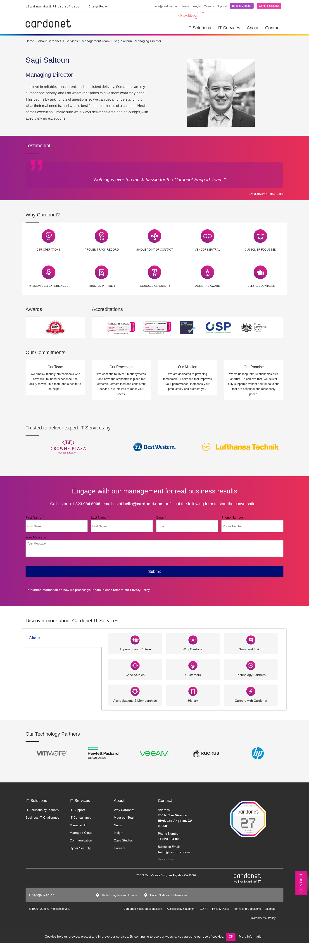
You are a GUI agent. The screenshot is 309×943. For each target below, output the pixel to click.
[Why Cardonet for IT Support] (48, 236)
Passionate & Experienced (49, 285)
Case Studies (135, 675)
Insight (197, 6)
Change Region (166, 859)
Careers (209, 6)
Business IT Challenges (42, 817)
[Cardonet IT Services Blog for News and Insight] (250, 640)
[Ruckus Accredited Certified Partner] (206, 753)
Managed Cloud (81, 832)
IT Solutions (199, 27)
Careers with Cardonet (251, 700)
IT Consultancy (80, 817)
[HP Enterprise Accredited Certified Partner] (103, 753)
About (253, 27)
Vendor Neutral (207, 249)
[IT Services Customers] (192, 665)
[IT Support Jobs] (250, 691)
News (185, 6)
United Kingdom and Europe (119, 895)
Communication (81, 840)
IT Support (77, 810)
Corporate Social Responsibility (143, 908)
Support (222, 6)
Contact (273, 27)
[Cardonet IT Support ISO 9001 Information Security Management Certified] (157, 327)
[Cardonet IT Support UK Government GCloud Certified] (254, 327)
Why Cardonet (193, 649)
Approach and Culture (135, 649)
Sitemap (270, 908)
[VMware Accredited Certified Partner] (51, 753)
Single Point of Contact (154, 249)
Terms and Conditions (247, 908)
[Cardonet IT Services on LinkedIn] (34, 876)
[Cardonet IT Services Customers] (68, 447)
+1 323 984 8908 (53, 6)
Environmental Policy (263, 918)
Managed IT (78, 825)
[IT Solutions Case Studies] (135, 665)
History (193, 700)
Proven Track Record (102, 249)
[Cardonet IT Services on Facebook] (48, 876)
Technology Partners (251, 675)
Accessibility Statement (181, 908)
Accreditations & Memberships (135, 700)
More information (251, 936)
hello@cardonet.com (166, 6)
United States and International (169, 895)
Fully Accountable (260, 285)
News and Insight (251, 649)
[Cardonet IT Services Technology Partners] (250, 665)
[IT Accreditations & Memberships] (135, 691)
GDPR (204, 908)
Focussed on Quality (154, 285)
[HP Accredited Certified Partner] (258, 753)
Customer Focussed (260, 249)
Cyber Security (80, 848)
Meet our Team (124, 817)
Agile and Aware (207, 285)
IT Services (229, 27)
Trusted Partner (101, 285)
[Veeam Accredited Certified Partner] (154, 753)
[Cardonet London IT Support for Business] (48, 23)
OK (231, 936)
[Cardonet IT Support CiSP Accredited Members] (218, 327)
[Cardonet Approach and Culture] (135, 640)
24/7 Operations (48, 249)
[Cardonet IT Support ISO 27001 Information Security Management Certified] (121, 327)
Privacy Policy (140, 590)
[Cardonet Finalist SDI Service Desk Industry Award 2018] (55, 327)
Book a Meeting (241, 5)
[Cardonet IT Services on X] (41, 876)
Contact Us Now (269, 5)
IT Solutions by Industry (42, 810)
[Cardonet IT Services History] (192, 691)
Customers (193, 675)
